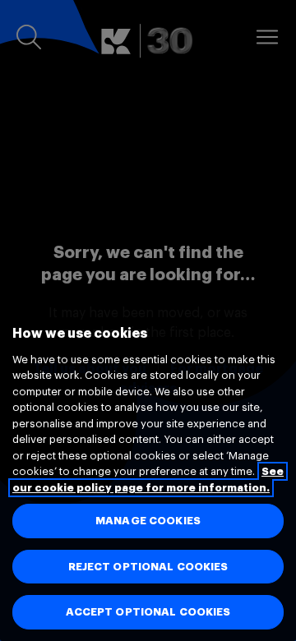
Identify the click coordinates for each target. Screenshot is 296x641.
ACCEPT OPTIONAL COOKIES (148, 611)
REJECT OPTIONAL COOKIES (148, 566)
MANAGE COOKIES (148, 520)
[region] (148, 466)
